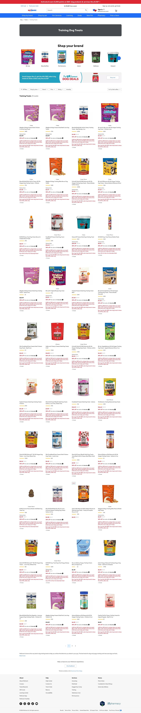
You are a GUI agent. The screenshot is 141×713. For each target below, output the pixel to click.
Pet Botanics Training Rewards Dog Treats (109, 402)
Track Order (49, 687)
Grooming (74, 681)
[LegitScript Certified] (102, 703)
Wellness (96, 66)
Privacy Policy (75, 710)
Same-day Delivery (103, 687)
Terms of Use (68, 710)
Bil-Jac (28, 66)
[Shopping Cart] (118, 11)
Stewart (113, 66)
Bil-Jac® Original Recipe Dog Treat (55, 291)
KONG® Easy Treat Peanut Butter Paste (108, 237)
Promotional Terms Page (76, 671)
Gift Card (23, 6)
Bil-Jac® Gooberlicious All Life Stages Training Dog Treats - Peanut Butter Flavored (108, 292)
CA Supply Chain (94, 710)
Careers (22, 684)
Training (74, 690)
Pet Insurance (75, 696)
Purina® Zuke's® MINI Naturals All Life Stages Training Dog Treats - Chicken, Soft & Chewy (83, 348)
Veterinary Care (76, 693)
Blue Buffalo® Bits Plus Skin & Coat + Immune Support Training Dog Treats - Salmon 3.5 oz (56, 510)
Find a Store (101, 681)
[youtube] (36, 703)
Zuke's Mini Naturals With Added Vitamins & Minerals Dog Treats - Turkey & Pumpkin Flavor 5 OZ (83, 510)
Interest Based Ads (84, 710)
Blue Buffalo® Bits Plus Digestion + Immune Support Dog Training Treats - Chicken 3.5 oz (31, 617)
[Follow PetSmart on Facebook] (21, 703)
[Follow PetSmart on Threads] (28, 703)
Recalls (61, 710)
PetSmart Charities (24, 699)
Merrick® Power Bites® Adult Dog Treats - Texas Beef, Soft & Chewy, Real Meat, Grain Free (83, 456)
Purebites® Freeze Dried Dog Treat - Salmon (83, 402)
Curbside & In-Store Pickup (105, 684)
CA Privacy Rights (103, 710)
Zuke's (79, 66)
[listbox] (71, 58)
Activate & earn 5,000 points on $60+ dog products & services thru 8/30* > (70, 2)
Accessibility (49, 693)
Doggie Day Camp (77, 687)
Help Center (49, 681)
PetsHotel (74, 684)
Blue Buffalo (45, 66)
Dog (21, 19)
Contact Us (49, 684)
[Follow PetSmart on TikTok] (32, 703)
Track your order (33, 6)
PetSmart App (23, 696)
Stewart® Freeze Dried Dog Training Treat (83, 237)
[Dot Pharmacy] (114, 704)
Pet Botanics (62, 66)
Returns (48, 690)
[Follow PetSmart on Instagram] (24, 703)
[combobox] (67, 10)
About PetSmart (24, 681)
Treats (26, 19)
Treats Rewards (24, 687)
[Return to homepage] (32, 10)
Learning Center (24, 693)
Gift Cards (22, 690)
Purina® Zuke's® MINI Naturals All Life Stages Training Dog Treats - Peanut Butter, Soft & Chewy (83, 183)
